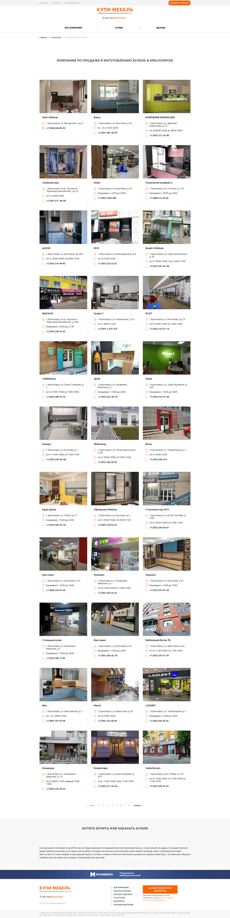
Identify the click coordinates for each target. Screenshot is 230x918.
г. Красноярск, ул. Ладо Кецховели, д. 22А (168, 385)
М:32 (96, 248)
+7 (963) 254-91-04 (55, 590)
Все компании (73, 28)
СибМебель (49, 378)
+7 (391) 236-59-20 (159, 527)
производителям (72, 3)
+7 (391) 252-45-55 (55, 789)
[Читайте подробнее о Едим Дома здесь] (63, 488)
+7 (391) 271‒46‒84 (56, 201)
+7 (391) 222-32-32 (107, 263)
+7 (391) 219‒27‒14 (159, 329)
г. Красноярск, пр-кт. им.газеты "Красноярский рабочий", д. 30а (62, 320)
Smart (148, 378)
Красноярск (56, 37)
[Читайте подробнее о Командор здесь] (63, 747)
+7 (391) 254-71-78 (159, 655)
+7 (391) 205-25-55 (107, 593)
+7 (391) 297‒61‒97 (159, 590)
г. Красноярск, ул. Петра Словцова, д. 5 (65, 385)
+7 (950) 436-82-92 (55, 128)
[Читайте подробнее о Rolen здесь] (115, 161)
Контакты (119, 901)
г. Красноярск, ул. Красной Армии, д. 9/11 (116, 775)
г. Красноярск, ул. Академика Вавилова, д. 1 (112, 385)
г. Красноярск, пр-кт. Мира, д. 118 (166, 774)
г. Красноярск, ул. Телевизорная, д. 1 (167, 450)
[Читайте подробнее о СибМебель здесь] (63, 358)
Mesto (97, 705)
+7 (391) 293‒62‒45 (107, 655)
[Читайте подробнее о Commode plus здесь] (63, 161)
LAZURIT (150, 705)
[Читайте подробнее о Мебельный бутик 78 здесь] (166, 619)
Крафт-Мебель (154, 248)
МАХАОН (47, 313)
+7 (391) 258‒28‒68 (56, 459)
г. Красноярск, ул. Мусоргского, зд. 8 (64, 123)
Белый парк (101, 768)
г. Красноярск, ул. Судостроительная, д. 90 (168, 255)
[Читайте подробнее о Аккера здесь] (63, 423)
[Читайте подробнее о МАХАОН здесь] (63, 292)
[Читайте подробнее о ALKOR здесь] (63, 227)
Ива (44, 705)
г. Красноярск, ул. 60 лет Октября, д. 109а (167, 516)
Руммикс (99, 574)
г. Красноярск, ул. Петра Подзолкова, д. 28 (117, 451)
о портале (44, 3)
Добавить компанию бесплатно (160, 889)
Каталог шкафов (123, 894)
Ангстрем (48, 574)
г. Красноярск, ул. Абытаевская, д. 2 (64, 711)
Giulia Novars (152, 768)
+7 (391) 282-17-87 (55, 658)
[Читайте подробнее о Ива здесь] (63, 684)
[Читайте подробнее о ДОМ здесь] (115, 358)
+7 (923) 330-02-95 (159, 721)
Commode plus (50, 182)
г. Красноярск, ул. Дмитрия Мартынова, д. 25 (163, 124)
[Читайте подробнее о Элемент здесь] (166, 554)
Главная (43, 37)
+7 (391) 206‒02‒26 (56, 525)
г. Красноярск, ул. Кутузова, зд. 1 (114, 515)
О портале (119, 898)
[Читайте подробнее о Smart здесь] (166, 358)
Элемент (150, 574)
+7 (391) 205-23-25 (159, 786)
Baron (97, 117)
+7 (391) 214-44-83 (55, 263)
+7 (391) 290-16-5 (158, 459)
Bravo (148, 444)
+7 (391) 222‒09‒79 (107, 397)
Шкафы (160, 28)
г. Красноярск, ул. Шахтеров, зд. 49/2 (64, 254)
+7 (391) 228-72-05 (55, 331)
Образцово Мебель (105, 509)
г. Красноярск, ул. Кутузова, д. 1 (62, 450)
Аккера (46, 444)
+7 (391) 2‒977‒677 (107, 329)
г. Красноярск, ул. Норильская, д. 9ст (116, 319)
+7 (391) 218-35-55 (107, 525)
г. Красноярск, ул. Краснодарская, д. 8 (117, 254)
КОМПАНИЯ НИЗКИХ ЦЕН (160, 117)
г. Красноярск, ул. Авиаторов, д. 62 (167, 646)
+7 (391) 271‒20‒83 (159, 135)
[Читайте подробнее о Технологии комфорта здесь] (166, 161)
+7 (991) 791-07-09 (55, 721)
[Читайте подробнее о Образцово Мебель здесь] (115, 488)
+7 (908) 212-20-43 (159, 198)
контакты (56, 3)
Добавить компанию (179, 3)
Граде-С (99, 313)
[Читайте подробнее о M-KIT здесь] (166, 292)
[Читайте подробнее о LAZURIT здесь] (166, 684)
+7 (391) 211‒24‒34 (107, 786)
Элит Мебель (50, 117)
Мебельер (100, 444)
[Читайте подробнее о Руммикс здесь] (115, 554)
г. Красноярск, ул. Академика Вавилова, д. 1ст (60, 775)
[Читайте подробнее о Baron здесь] (115, 96)
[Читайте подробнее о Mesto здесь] (115, 684)
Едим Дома (49, 509)
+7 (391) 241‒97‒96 (159, 266)
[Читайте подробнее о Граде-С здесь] (115, 292)
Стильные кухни (51, 640)
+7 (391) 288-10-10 (55, 397)
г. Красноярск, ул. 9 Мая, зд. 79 (61, 515)
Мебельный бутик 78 (157, 640)
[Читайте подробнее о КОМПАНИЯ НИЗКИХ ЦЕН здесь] (166, 96)
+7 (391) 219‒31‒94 (159, 397)
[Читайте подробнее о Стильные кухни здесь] (63, 619)
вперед (137, 805)
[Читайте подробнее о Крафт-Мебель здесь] (166, 227)
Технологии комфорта (158, 182)
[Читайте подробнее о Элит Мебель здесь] (63, 96)
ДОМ (97, 378)
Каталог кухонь (122, 891)
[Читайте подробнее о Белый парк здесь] (115, 747)
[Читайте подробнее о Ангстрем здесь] (63, 554)
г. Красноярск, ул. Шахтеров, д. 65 (115, 188)
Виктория (99, 640)
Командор (48, 768)
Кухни (119, 28)
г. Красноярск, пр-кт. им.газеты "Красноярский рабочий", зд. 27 (62, 189)
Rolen (97, 182)
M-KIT (148, 313)
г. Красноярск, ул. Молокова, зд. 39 (167, 319)
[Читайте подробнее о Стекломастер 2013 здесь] (166, 488)
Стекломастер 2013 (157, 509)
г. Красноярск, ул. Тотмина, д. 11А (166, 188)
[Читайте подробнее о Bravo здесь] (166, 423)
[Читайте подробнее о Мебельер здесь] (115, 423)
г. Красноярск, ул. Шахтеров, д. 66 (115, 123)
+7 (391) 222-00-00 (107, 721)
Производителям (123, 905)
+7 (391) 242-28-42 (107, 462)
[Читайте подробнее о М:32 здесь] (115, 227)
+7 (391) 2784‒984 (107, 198)
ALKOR (46, 248)
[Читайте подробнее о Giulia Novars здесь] (166, 747)
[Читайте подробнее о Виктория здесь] (115, 619)
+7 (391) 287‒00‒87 (107, 133)
